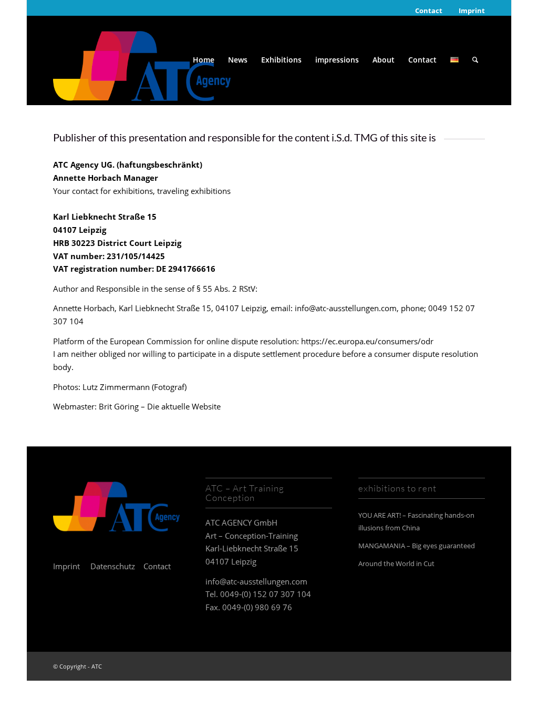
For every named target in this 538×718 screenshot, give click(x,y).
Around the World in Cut (396, 563)
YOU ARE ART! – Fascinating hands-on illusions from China (416, 521)
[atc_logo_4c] (142, 60)
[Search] (475, 60)
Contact (428, 10)
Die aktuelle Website (184, 406)
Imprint (472, 10)
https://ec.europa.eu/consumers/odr (366, 341)
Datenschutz (112, 566)
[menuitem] (429, 10)
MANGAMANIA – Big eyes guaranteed (416, 545)
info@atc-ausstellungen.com (256, 581)
